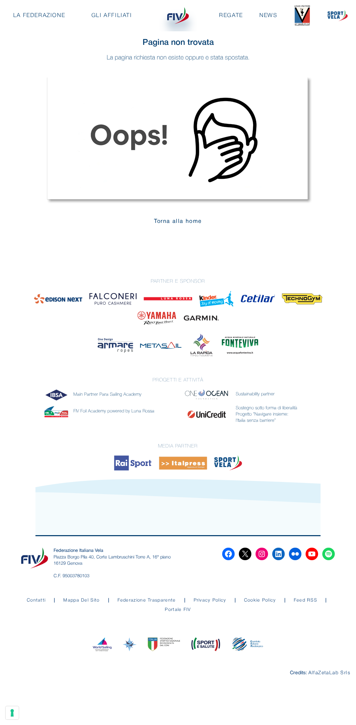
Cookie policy (260, 600)
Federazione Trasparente (147, 600)
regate (231, 15)
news (268, 15)
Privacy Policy (210, 600)
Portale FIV (178, 610)
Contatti (36, 600)
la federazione (39, 15)
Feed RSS (305, 600)
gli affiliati (111, 15)
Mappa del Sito (81, 600)
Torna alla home (178, 221)
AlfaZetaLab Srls (329, 673)
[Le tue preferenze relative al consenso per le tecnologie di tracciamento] (12, 712)
